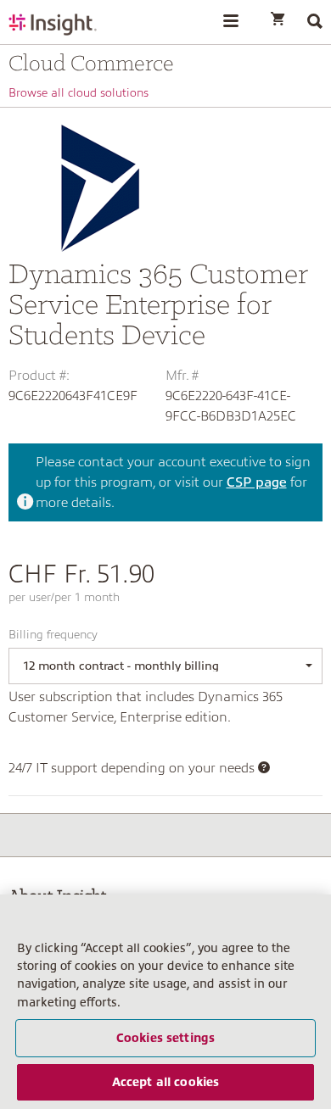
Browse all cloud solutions (78, 92)
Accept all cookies (166, 1082)
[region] (165, 1001)
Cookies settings (165, 1038)
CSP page (257, 482)
